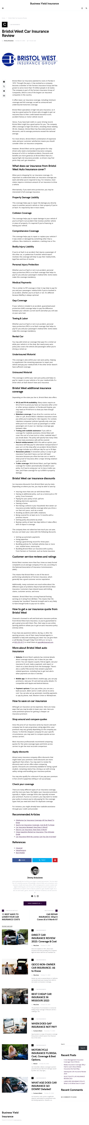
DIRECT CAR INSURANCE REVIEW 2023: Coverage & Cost (44, 938)
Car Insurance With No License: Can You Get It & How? (36, 837)
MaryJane (36, 945)
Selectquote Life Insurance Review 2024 (75, 1073)
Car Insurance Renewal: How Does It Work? (32, 827)
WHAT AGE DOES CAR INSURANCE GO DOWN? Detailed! (44, 1086)
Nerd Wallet (20, 853)
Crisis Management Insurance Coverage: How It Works (73, 1061)
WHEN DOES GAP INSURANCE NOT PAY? (44, 1025)
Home (3, 18)
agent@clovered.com (45, 642)
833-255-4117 (19, 642)
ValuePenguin (21, 850)
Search (63, 1044)
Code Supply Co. (18, 1120)
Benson (35, 1063)
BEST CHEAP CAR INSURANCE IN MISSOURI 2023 (41, 997)
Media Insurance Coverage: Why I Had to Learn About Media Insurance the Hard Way (75, 1067)
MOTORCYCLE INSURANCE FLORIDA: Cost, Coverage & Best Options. (44, 1054)
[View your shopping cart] (82, 8)
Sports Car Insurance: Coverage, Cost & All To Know (35, 825)
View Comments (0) (34, 903)
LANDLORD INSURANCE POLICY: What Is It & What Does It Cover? (74, 1082)
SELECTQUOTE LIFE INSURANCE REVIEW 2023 (74, 1078)
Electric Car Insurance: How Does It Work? (31, 830)
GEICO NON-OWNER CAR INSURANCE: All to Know (43, 968)
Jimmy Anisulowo (9, 40)
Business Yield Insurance (44, 3)
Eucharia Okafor (37, 1031)
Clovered (19, 848)
